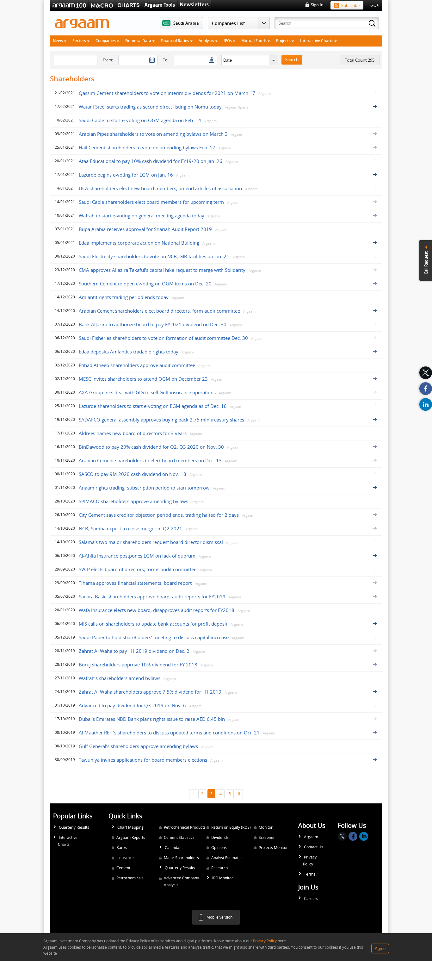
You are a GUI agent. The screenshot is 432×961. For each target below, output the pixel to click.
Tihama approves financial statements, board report (135, 583)
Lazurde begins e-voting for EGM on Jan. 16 (126, 175)
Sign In (317, 5)
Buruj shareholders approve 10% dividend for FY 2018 (138, 664)
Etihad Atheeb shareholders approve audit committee (137, 365)
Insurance (125, 857)
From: (108, 60)
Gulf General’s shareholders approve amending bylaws (138, 746)
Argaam (311, 836)
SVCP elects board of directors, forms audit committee (137, 569)
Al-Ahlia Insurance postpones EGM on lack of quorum (137, 555)
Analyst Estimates (227, 857)
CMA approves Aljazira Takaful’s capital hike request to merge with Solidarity (162, 270)
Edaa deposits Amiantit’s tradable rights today (128, 351)
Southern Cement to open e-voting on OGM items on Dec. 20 (145, 283)
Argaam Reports (130, 837)
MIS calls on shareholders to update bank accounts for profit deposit (153, 624)
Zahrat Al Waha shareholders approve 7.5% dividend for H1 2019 (150, 692)
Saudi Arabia (186, 23)
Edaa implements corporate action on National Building (140, 243)
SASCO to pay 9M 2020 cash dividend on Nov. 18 (132, 474)
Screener (267, 837)
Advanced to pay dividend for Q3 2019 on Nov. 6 (132, 705)
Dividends (220, 837)
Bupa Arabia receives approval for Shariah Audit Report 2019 (145, 229)
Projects (284, 40)
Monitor (266, 827)
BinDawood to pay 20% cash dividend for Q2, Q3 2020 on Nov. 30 (151, 447)
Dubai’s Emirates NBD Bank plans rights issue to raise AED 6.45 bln (152, 719)
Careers (311, 898)
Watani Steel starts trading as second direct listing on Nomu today (150, 106)
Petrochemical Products (185, 827)
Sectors (79, 40)
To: (165, 60)
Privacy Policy (310, 860)
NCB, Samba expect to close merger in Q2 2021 (131, 528)
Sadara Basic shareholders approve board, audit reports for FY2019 (152, 596)
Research (219, 868)
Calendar (173, 847)
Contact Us (313, 847)
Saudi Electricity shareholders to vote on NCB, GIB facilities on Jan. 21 (154, 256)
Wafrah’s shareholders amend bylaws (120, 678)
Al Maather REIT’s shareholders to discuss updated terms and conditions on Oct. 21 (169, 732)
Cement (123, 868)
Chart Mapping (130, 827)
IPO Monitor (222, 878)
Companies (106, 40)
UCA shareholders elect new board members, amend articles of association (160, 188)
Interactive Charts (317, 40)
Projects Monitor (273, 847)
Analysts (207, 40)
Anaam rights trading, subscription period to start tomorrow (144, 487)
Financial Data (138, 40)
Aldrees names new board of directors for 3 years (133, 433)
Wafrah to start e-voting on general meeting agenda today (141, 215)
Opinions (219, 847)
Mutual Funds (254, 40)
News (58, 40)
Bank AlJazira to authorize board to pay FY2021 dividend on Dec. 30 (152, 324)
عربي (374, 5)
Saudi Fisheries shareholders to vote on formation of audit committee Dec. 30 (163, 338)
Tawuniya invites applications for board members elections (143, 760)
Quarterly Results (74, 827)
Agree (380, 948)
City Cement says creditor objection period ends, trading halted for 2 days (159, 515)
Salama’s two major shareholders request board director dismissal (151, 542)
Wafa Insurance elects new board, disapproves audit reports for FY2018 (156, 610)
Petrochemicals (130, 878)
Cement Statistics (179, 837)
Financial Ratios (175, 40)
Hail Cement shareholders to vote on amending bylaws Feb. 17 (147, 147)
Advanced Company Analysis (181, 881)
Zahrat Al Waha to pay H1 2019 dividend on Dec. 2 (134, 651)
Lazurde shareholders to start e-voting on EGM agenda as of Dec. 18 (153, 406)
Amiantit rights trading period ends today (124, 297)
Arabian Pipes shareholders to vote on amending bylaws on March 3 (153, 134)
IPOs (228, 40)
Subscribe (350, 5)
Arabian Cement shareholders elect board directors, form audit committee (159, 311)
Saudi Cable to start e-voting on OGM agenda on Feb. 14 (140, 120)
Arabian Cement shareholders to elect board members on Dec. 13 (150, 460)
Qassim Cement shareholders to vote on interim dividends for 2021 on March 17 (167, 93)
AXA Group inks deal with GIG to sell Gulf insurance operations (147, 392)
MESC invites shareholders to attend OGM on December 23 (143, 379)
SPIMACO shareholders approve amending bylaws (133, 501)
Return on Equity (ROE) (231, 827)
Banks (121, 847)
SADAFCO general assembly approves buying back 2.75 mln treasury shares (161, 419)
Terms (309, 874)
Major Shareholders (181, 857)
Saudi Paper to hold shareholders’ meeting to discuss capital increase (154, 637)
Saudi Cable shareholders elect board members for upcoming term (151, 202)
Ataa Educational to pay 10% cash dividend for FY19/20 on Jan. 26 (150, 161)
